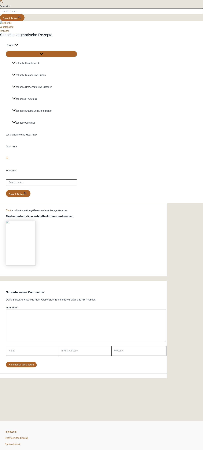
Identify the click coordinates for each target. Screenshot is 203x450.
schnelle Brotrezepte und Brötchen (34, 87)
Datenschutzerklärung (16, 438)
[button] (1, 2)
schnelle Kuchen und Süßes (31, 75)
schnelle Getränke (25, 122)
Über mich (11, 146)
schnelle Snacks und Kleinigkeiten (34, 111)
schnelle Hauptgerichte (28, 63)
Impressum (10, 431)
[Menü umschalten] (41, 54)
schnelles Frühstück (26, 99)
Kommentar (12, 307)
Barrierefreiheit (13, 444)
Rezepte (10, 45)
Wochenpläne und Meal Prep (21, 134)
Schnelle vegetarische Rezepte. (26, 35)
